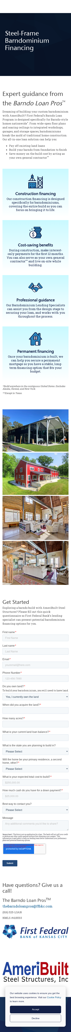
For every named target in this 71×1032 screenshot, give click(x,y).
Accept (35, 1009)
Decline (35, 1018)
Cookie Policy (54, 997)
